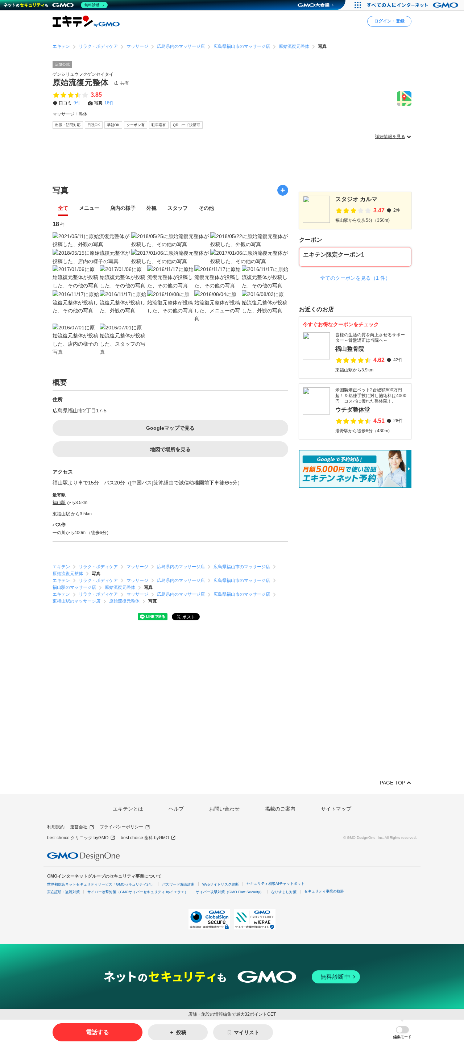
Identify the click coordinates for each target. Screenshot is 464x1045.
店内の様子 (123, 208)
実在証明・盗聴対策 (63, 892)
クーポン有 (136, 125)
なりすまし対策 (284, 892)
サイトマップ (336, 809)
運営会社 (78, 826)
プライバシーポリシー (121, 826)
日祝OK (93, 125)
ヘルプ (176, 809)
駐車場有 (159, 125)
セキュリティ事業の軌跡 (324, 891)
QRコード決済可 (186, 125)
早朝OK (113, 125)
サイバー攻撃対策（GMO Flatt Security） (230, 892)
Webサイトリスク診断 (220, 884)
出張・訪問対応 (67, 125)
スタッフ (177, 208)
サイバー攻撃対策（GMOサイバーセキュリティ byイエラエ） (137, 892)
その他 (206, 208)
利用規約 (56, 826)
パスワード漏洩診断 (178, 884)
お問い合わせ (224, 809)
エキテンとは (128, 809)
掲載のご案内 (280, 809)
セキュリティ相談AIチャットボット (275, 884)
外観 (151, 208)
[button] (402, 1032)
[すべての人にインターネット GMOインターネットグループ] (413, 5)
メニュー (89, 208)
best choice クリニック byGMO (77, 837)
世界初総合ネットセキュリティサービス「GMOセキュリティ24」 (100, 884)
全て (63, 208)
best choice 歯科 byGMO (145, 837)
